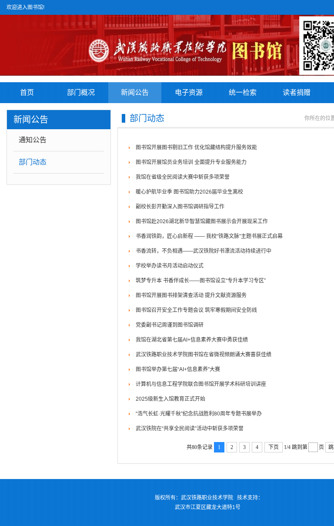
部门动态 (33, 162)
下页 (273, 447)
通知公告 (33, 140)
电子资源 (189, 92)
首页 (27, 92)
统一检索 (243, 92)
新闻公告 (135, 92)
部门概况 (81, 92)
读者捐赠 (297, 92)
